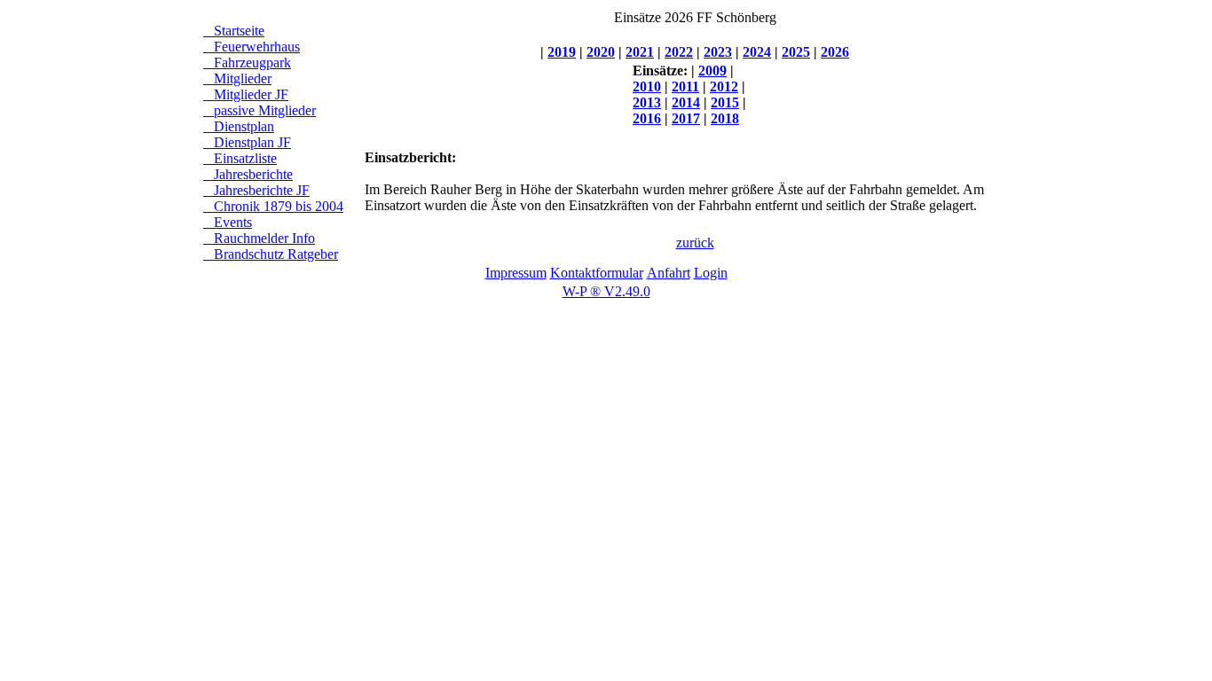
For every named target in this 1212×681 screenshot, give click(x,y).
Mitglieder (237, 78)
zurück (695, 242)
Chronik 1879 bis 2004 (273, 206)
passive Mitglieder (259, 110)
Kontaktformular (596, 272)
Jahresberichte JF (256, 190)
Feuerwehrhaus (251, 46)
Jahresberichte (248, 174)
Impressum (516, 272)
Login (711, 272)
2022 (679, 51)
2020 (600, 51)
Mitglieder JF (245, 94)
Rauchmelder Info (259, 238)
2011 (685, 86)
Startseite (233, 30)
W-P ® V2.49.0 (606, 291)
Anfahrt (668, 272)
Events (227, 222)
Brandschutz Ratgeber (270, 254)
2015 (725, 102)
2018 (725, 118)
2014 (686, 102)
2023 (718, 51)
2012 (724, 86)
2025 (796, 51)
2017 (686, 118)
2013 (647, 102)
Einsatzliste (240, 158)
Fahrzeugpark (247, 62)
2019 (561, 51)
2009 (712, 70)
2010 (647, 86)
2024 (757, 51)
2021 (640, 51)
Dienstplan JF (247, 142)
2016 (647, 118)
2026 (835, 51)
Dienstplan (238, 126)
